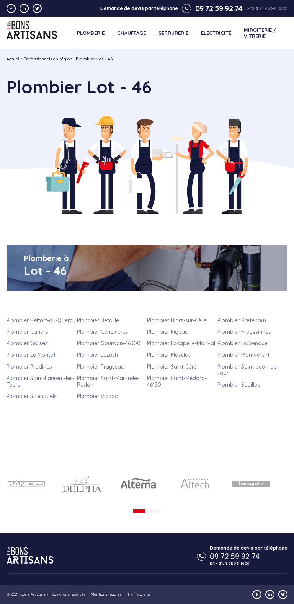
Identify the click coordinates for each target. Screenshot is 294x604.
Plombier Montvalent (243, 354)
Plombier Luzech (97, 354)
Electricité (216, 33)
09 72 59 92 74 (218, 8)
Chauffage (131, 33)
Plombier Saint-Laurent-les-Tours (41, 381)
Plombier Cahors (27, 331)
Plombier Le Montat (31, 354)
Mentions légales (106, 594)
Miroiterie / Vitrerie (260, 33)
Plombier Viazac (97, 396)
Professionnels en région (48, 59)
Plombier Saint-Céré (172, 366)
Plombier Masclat (168, 354)
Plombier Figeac (167, 331)
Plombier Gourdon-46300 (108, 343)
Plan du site (139, 594)
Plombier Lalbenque (242, 343)
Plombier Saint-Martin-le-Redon (108, 381)
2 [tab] (155, 511)
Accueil (13, 59)
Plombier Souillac (238, 384)
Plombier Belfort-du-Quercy (41, 320)
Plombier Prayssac (100, 366)
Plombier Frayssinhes (244, 331)
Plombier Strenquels (32, 396)
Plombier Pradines (29, 366)
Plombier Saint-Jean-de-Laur (248, 370)
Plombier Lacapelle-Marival (181, 343)
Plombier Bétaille (98, 320)
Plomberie (91, 33)
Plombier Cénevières (102, 331)
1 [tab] (139, 511)
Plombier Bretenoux (242, 320)
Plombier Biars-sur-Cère (176, 320)
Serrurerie (173, 33)
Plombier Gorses (27, 343)
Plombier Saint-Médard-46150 (177, 381)
